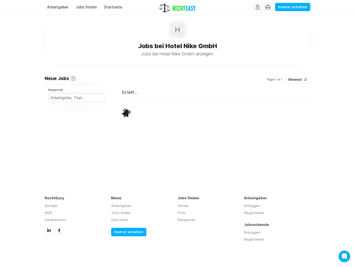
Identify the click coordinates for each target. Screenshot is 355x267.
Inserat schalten (292, 7)
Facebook (59, 230)
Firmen (183, 205)
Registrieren (254, 212)
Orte (181, 212)
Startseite (113, 7)
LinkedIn (49, 230)
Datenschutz (55, 219)
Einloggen (252, 205)
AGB (48, 212)
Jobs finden (86, 7)
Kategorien (187, 219)
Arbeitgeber (58, 7)
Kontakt (51, 205)
